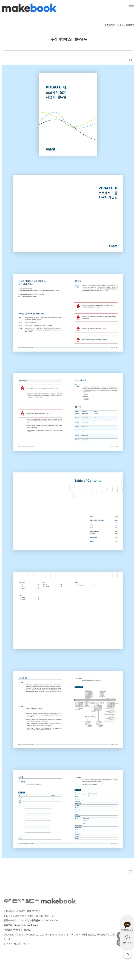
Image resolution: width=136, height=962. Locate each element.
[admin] (33, 930)
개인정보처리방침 (12, 929)
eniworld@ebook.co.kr (21, 925)
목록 (130, 60)
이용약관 (27, 929)
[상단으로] (127, 954)
